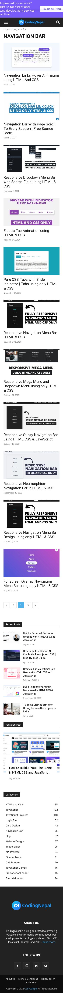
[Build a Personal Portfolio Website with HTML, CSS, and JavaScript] (12, 637)
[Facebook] (17, 965)
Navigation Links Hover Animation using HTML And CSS (31, 77)
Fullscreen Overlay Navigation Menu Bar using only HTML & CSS (31, 583)
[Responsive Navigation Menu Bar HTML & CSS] (31, 314)
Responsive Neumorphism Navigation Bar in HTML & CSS (29, 486)
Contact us (31, 982)
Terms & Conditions (28, 978)
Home (7, 29)
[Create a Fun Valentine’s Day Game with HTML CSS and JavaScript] (12, 673)
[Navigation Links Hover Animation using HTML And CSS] (31, 57)
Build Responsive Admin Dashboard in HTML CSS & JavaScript (38, 690)
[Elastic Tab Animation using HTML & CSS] (31, 212)
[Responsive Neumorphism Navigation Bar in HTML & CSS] (31, 465)
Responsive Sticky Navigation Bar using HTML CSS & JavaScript (31, 437)
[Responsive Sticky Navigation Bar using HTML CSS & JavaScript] (31, 416)
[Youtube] (45, 965)
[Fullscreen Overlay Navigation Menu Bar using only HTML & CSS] (31, 563)
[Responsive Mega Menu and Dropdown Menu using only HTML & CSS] (31, 363)
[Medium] (36, 965)
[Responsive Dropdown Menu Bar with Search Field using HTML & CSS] (31, 159)
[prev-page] (6, 605)
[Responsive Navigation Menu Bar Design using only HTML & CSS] (31, 514)
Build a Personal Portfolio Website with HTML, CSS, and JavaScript (39, 636)
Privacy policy (48, 978)
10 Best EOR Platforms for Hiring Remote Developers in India (39, 708)
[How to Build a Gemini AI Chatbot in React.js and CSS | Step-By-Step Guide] (12, 655)
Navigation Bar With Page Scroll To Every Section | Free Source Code (29, 128)
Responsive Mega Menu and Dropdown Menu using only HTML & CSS (31, 385)
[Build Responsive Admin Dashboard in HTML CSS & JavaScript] (12, 691)
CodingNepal (30, 988)
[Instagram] (26, 965)
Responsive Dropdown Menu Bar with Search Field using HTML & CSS (30, 181)
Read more (49, 942)
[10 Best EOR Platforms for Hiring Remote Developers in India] (12, 709)
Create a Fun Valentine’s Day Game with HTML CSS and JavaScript (39, 672)
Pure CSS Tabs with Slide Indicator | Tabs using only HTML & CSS (31, 283)
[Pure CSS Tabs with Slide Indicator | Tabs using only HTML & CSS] (31, 261)
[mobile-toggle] (6, 22)
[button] (58, 22)
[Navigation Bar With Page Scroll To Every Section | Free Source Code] (31, 106)
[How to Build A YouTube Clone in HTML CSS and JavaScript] (31, 752)
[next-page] (35, 605)
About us (10, 978)
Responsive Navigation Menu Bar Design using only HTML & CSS (30, 534)
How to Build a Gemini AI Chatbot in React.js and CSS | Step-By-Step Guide (39, 654)
